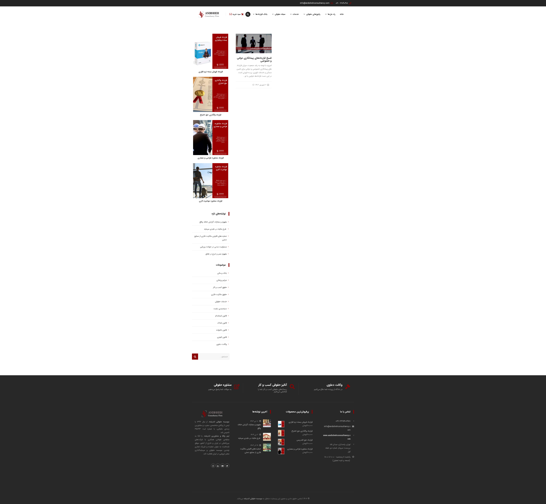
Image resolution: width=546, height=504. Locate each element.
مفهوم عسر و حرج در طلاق (216, 253)
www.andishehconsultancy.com (336, 437)
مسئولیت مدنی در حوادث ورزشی (213, 246)
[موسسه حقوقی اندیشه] (209, 14)
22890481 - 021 (342, 3)
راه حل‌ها (331, 14)
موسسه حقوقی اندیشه (253, 498)
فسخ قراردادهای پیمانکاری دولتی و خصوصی (254, 59)
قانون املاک (222, 322)
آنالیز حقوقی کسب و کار (272, 384)
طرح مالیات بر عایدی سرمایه (215, 229)
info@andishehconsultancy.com (314, 3)
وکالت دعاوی (221, 344)
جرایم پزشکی (221, 280)
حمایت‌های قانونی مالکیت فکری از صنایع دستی (210, 238)
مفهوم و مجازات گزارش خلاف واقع (213, 221)
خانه (342, 14)
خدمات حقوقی (221, 301)
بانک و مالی (222, 273)
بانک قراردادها (261, 14)
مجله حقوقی (280, 14)
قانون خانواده (221, 330)
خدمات (296, 14)
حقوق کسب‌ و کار (220, 287)
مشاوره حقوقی (222, 384)
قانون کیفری (222, 337)
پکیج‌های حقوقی (313, 14)
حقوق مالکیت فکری (219, 294)
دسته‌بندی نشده (220, 308)
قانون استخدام (221, 315)
